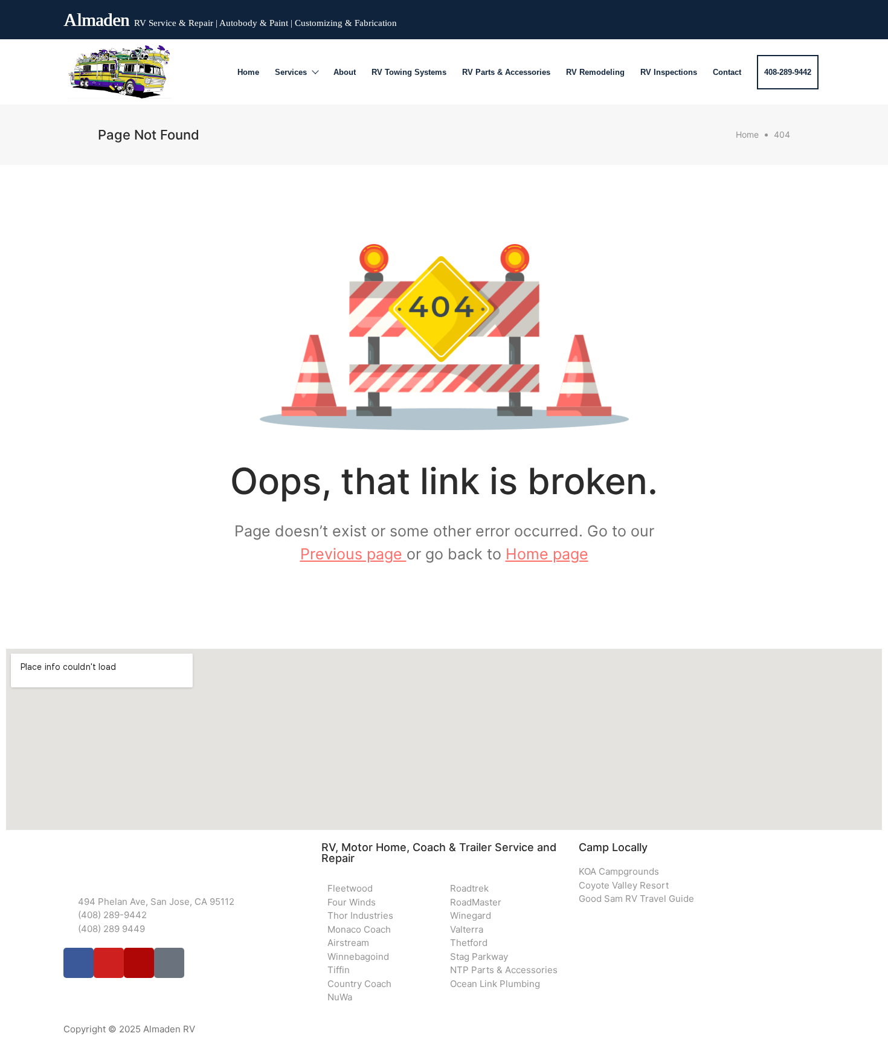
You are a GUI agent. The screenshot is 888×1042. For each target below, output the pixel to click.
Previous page (353, 554)
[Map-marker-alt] (812, 17)
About (344, 72)
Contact (727, 72)
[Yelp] (791, 17)
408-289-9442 (787, 72)
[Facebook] (747, 17)
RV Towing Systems (409, 72)
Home (248, 72)
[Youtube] (769, 17)
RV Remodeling (595, 72)
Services (291, 72)
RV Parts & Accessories (506, 72)
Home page (547, 554)
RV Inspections (668, 72)
